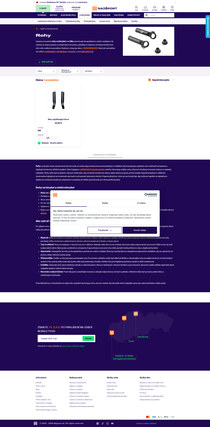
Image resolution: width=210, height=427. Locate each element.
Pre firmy (143, 393)
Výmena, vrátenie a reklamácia (81, 399)
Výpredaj (42, 15)
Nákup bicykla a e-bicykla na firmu (152, 386)
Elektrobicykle (68, 15)
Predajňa (39, 396)
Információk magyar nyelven (46, 410)
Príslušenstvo (90, 21)
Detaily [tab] (105, 203)
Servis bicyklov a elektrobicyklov (152, 396)
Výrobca (88, 71)
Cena (40, 71)
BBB (39, 130)
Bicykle (53, 15)
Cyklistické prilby (73, 21)
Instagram (107, 423)
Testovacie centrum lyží (115, 393)
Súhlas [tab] (69, 203)
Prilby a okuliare (101, 15)
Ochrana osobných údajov (79, 396)
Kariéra (38, 393)
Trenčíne (71, 51)
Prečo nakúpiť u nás (43, 399)
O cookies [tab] (141, 203)
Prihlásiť (163, 10)
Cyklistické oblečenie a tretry (50, 21)
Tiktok (102, 423)
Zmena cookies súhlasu (146, 423)
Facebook (98, 423)
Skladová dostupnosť (66, 71)
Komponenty (104, 21)
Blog (37, 389)
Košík (172, 10)
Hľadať (147, 15)
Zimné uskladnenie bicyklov (117, 396)
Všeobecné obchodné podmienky (82, 406)
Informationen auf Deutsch (46, 406)
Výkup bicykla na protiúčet (150, 399)
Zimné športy (133, 15)
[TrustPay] (172, 416)
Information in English (44, 403)
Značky (134, 21)
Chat (136, 10)
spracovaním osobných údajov (73, 346)
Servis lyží (110, 389)
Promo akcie (40, 386)
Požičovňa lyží (112, 386)
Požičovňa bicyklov (147, 389)
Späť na (49, 28)
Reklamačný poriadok (78, 403)
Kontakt (154, 10)
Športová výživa (120, 21)
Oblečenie (119, 15)
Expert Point (111, 382)
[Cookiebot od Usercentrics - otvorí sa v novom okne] (146, 195)
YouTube (112, 423)
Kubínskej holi (86, 51)
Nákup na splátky (76, 386)
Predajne (145, 10)
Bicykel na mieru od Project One (151, 382)
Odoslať (88, 338)
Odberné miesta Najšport (79, 393)
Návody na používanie (78, 382)
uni (48, 138)
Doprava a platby (76, 389)
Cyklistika (85, 15)
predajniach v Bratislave (55, 51)
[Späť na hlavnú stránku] (105, 8)
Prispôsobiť (103, 230)
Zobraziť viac (47, 61)
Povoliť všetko (140, 230)
